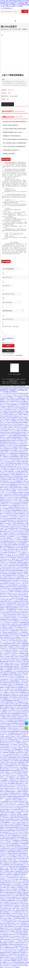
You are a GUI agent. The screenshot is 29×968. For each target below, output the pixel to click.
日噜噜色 (24, 767)
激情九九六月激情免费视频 (9, 757)
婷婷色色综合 (22, 473)
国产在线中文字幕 (4, 742)
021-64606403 (26, 723)
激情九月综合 (23, 944)
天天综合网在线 (17, 712)
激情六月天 (13, 663)
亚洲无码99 (25, 434)
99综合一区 (8, 928)
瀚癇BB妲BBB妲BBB (16, 783)
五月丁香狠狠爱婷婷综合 (16, 503)
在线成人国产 (6, 673)
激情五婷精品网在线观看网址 (16, 570)
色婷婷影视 (5, 412)
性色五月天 (21, 608)
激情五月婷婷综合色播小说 (16, 487)
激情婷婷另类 (18, 476)
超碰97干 (10, 881)
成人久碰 (23, 871)
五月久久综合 (7, 835)
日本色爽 (16, 819)
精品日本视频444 (13, 595)
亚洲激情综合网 (21, 398)
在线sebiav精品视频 (22, 790)
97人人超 (25, 812)
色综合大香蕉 (20, 421)
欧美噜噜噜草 (6, 801)
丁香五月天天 (21, 965)
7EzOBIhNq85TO (14, 658)
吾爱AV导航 (7, 926)
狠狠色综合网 (11, 833)
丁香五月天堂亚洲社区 (21, 923)
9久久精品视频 (13, 809)
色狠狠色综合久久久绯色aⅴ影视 (15, 686)
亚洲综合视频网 (12, 490)
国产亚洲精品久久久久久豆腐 (13, 915)
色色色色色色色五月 (21, 738)
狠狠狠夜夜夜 (13, 673)
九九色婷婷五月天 (9, 499)
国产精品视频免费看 (21, 868)
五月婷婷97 (3, 648)
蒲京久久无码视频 (14, 964)
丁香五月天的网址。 (8, 918)
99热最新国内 (17, 674)
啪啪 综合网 (18, 866)
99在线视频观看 (20, 962)
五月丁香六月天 (14, 746)
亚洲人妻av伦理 (9, 461)
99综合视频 (4, 881)
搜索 (25, 11)
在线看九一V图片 (18, 448)
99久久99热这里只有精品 (16, 801)
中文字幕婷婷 (15, 942)
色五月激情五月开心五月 (16, 863)
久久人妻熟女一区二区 (15, 395)
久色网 (7, 417)
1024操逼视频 (5, 508)
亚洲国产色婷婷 (23, 816)
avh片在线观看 (14, 842)
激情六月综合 (10, 637)
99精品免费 (16, 700)
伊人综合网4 (16, 647)
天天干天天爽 (18, 469)
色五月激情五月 (9, 910)
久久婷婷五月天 (15, 876)
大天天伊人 (10, 712)
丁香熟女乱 (20, 747)
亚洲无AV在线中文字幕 (15, 817)
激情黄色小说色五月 (20, 601)
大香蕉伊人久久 (8, 451)
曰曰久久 (2, 842)
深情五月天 (6, 658)
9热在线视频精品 (6, 541)
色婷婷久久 (6, 529)
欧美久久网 (11, 902)
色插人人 (20, 486)
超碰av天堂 (19, 508)
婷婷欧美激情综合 (22, 837)
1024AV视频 (5, 902)
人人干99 (5, 404)
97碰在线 (20, 494)
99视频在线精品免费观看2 (11, 608)
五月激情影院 (6, 707)
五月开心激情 (13, 438)
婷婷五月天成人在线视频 (8, 484)
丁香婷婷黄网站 (22, 554)
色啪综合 (7, 803)
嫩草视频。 (20, 812)
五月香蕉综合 (11, 583)
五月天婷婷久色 (24, 616)
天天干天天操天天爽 (5, 783)
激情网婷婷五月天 (9, 671)
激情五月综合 (13, 920)
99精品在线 (9, 773)
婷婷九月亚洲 (20, 534)
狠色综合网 (21, 565)
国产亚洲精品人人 (21, 575)
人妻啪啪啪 (13, 952)
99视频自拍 (20, 438)
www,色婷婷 (26, 500)
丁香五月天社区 (10, 445)
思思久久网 (17, 679)
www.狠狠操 (18, 855)
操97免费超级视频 (14, 916)
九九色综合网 (11, 564)
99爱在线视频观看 (23, 848)
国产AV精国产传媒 (4, 887)
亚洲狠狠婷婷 (18, 481)
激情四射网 (18, 474)
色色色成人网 (13, 432)
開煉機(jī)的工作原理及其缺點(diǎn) (12, 135)
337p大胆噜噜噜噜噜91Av (17, 749)
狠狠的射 (24, 866)
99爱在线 (4, 723)
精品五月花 (25, 885)
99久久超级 (4, 494)
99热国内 (4, 625)
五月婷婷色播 (21, 934)
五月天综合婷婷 (17, 882)
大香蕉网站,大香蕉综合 (9, 703)
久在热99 (16, 445)
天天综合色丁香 (12, 804)
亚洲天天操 (23, 679)
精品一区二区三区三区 (5, 856)
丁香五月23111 (9, 846)
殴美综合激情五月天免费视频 (18, 399)
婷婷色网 (5, 578)
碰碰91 (1, 874)
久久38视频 (6, 656)
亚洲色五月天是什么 (15, 529)
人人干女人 (7, 598)
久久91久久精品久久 (24, 619)
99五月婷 (10, 710)
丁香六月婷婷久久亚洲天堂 (16, 744)
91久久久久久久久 (23, 700)
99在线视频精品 (8, 538)
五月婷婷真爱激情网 (17, 705)
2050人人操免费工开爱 (11, 401)
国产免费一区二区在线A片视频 (20, 947)
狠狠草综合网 (3, 814)
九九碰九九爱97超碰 (21, 546)
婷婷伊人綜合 (7, 601)
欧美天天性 (14, 565)
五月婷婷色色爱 (25, 591)
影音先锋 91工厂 (14, 442)
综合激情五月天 (16, 450)
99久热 (11, 785)
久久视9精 (26, 396)
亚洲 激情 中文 (23, 954)
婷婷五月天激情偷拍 (13, 494)
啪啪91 (17, 630)
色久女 (18, 811)
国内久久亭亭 (11, 476)
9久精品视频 (9, 796)
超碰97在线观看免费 (16, 770)
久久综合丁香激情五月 (5, 617)
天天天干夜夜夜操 (11, 557)
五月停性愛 (8, 611)
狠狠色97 (7, 744)
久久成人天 (22, 876)
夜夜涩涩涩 (5, 679)
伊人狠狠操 (11, 708)
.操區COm (8, 876)
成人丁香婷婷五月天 (11, 398)
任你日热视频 (5, 635)
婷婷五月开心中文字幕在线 (14, 604)
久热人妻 (21, 611)
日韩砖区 (2, 955)
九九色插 (13, 962)
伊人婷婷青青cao (8, 523)
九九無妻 (16, 829)
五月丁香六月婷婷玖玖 (11, 648)
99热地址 (5, 534)
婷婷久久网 (12, 546)
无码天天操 (24, 637)
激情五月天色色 (22, 625)
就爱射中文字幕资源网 (15, 871)
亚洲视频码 (13, 960)
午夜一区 (6, 460)
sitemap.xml (22, 381)
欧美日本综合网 (16, 555)
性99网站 (23, 712)
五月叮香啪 (17, 671)
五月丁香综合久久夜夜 (18, 461)
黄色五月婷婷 (3, 830)
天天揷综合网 (3, 759)
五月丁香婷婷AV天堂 (20, 627)
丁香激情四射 (12, 868)
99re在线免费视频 (13, 645)
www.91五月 (13, 775)
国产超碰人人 (8, 588)
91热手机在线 (20, 544)
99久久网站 (25, 895)
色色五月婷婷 (16, 699)
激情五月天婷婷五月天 (13, 925)
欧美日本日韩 (6, 482)
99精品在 (22, 811)
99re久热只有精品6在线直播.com (16, 718)
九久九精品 (5, 464)
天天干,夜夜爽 (14, 911)
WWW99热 (16, 936)
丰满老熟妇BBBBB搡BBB (22, 894)
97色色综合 (14, 921)
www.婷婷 (22, 822)
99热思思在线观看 (17, 796)
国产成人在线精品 (22, 401)
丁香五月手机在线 (6, 660)
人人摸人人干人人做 (22, 859)
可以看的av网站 (14, 422)
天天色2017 (13, 811)
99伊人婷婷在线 (14, 416)
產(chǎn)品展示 (17, 29)
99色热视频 (5, 755)
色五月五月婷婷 (14, 497)
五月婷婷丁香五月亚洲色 (23, 603)
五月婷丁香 (11, 621)
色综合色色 (10, 458)
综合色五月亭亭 (9, 882)
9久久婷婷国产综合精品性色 (21, 791)
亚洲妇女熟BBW (18, 846)
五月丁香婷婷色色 (6, 419)
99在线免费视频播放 (8, 700)
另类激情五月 (3, 851)
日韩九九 (9, 624)
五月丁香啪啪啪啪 (18, 702)
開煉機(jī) (25, 29)
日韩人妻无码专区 (11, 614)
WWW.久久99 (18, 767)
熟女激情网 (17, 734)
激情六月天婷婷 (16, 643)
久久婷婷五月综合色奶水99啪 (9, 616)
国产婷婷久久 (15, 611)
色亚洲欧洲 (2, 832)
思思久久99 (15, 900)
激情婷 (17, 564)
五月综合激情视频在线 (12, 625)
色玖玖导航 (20, 549)
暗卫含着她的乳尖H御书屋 (17, 695)
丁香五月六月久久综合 (23, 856)
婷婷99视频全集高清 (23, 595)
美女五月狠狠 (24, 726)
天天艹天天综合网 (7, 585)
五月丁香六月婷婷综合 (10, 572)
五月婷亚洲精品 (13, 455)
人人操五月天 (18, 736)
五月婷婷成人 (12, 931)
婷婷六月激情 (12, 799)
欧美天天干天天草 (4, 897)
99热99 (3, 796)
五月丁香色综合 (21, 443)
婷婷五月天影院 (16, 586)
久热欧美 (20, 877)
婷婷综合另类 (15, 440)
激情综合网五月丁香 (12, 406)
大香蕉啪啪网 (23, 536)
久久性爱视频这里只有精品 (6, 674)
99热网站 (15, 435)
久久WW (6, 868)
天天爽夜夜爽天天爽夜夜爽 (8, 752)
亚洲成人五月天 (9, 790)
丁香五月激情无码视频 (12, 781)
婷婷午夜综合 (7, 848)
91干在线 (2, 588)
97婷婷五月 (10, 479)
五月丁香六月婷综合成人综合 (14, 729)
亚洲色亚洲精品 (13, 903)
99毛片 (4, 729)
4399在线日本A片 (17, 939)
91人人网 (6, 609)
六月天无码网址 (4, 793)
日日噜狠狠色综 (16, 874)
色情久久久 (18, 582)
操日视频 (20, 492)
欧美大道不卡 (15, 653)
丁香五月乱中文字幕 (18, 427)
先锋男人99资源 (14, 656)
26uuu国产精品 (19, 541)
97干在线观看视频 (8, 765)
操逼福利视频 (14, 827)
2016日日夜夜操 (19, 393)
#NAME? (14, 859)
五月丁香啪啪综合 (18, 751)
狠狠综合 (9, 440)
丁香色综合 (2, 762)
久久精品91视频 (11, 855)
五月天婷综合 (21, 803)
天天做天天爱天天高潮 (12, 473)
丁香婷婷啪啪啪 (21, 889)
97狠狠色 (7, 811)
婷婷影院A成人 (18, 590)
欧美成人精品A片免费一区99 (15, 754)
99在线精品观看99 (23, 829)
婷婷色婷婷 (7, 952)
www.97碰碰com (7, 889)
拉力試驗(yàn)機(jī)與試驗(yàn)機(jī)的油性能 (14, 128)
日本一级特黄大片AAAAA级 (15, 489)
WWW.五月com (16, 949)
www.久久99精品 (6, 510)
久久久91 (12, 481)
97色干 (18, 616)
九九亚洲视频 (13, 505)
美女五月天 (25, 580)
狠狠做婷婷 (15, 619)
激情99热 (4, 900)
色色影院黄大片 (5, 505)
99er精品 (9, 942)
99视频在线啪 (19, 521)
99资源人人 (23, 555)
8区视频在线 (3, 398)
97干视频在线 (5, 456)
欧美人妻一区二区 (17, 881)
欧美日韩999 (12, 894)
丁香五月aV (17, 902)
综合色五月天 (10, 684)
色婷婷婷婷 (5, 794)
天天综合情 (24, 833)
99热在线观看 (16, 944)
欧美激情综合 (5, 708)
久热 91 (25, 747)
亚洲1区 (24, 578)
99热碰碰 (2, 477)
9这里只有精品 (9, 762)
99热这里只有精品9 (12, 425)
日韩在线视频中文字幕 (10, 738)
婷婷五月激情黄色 (10, 638)
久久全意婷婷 (6, 871)
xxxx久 (12, 601)
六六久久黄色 (14, 884)
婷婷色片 (13, 541)
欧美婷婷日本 (3, 855)
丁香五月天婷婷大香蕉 (13, 640)
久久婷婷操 (10, 954)
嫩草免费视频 (24, 768)
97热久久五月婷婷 (23, 832)
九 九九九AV (3, 393)
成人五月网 (7, 739)
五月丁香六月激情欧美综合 (9, 720)
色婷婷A (5, 542)
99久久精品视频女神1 (19, 676)
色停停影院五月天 (19, 851)
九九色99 (24, 729)
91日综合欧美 (22, 525)
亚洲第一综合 (18, 580)
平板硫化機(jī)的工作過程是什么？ (11, 150)
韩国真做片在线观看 (12, 853)
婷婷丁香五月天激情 (18, 479)
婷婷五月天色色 (24, 955)
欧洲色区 (15, 411)
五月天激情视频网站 (23, 843)
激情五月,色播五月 (8, 427)
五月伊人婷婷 (23, 788)
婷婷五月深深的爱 (21, 520)
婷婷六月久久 (6, 455)
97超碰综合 (7, 663)
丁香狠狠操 (10, 647)
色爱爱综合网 (24, 471)
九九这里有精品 (6, 885)
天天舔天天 (26, 486)
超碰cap (22, 629)
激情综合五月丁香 (13, 934)
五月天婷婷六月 (21, 780)
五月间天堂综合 (4, 621)
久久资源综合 (14, 965)
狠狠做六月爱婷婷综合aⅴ (15, 507)
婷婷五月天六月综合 (5, 916)
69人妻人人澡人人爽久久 (8, 539)
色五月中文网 (5, 894)
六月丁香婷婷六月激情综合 (15, 460)
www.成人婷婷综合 (4, 817)
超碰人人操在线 (10, 526)
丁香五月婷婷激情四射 (17, 933)
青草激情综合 (9, 725)
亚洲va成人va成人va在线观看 (15, 951)
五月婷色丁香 (23, 908)
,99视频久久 (25, 414)
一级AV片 (20, 500)
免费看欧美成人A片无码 (14, 609)
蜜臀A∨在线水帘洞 (9, 788)
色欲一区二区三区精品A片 (20, 552)
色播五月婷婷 (8, 705)
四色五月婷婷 (22, 964)
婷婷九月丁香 (21, 884)
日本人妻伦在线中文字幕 (15, 794)
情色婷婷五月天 (12, 412)
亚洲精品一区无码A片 (22, 928)
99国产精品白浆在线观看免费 (14, 929)
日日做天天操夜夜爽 (12, 544)
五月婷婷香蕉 (23, 925)
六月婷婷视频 (12, 630)
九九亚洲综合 (17, 539)
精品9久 (19, 768)
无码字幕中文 (16, 596)
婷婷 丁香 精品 (24, 915)
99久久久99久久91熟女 (13, 806)
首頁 (11, 29)
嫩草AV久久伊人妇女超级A (17, 533)
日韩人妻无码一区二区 (20, 464)
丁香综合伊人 (3, 473)
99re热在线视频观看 (21, 542)
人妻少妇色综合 (7, 448)
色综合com (25, 830)
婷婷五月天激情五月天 (13, 525)
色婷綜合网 (10, 471)
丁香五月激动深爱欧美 (9, 528)
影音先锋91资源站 (21, 432)
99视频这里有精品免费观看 (14, 463)
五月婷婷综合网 (20, 642)
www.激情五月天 (7, 840)
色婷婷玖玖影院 (10, 786)
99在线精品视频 (23, 564)
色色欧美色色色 (4, 596)
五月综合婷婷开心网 (19, 677)
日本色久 (15, 531)
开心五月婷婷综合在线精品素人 (13, 741)
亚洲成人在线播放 (21, 772)
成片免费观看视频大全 (13, 404)
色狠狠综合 (7, 612)
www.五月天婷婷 (16, 538)
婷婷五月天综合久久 (8, 531)
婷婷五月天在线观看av (9, 469)
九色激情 (12, 736)
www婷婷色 (6, 736)
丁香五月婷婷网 (21, 921)
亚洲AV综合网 (3, 647)
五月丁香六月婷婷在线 (18, 725)
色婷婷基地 (5, 645)
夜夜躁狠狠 (6, 520)
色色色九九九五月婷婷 (7, 591)
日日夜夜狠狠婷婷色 (23, 853)
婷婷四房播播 (15, 731)
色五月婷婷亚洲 (8, 874)
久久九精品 (7, 422)
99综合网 (5, 476)
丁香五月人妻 (12, 869)
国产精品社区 (9, 858)
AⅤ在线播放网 (11, 733)
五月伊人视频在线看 (23, 645)
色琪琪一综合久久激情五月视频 (14, 895)
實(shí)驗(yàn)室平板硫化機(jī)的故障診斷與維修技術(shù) (15, 121)
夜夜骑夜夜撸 (25, 760)
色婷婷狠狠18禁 (24, 778)
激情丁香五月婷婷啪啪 (17, 687)
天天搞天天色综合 (12, 534)
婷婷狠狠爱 (22, 653)
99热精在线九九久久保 (7, 936)
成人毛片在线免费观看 (12, 843)
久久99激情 (8, 437)
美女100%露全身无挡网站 (10, 518)
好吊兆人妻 (19, 572)
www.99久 (20, 655)
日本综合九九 (3, 721)
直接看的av (14, 492)
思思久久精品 (21, 911)
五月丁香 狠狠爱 (7, 921)
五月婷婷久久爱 (4, 490)
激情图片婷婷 (12, 666)
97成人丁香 (17, 593)
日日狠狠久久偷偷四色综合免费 (9, 549)
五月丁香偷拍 (6, 513)
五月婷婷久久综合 (22, 913)
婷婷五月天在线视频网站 (13, 798)
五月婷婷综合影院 (19, 708)
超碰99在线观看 (23, 445)
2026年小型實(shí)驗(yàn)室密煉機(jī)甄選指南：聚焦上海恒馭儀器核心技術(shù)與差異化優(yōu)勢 (15, 146)
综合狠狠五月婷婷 (11, 542)
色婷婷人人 (2, 777)
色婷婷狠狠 (9, 900)
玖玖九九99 (4, 686)
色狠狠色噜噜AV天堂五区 (16, 417)
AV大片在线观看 (24, 596)
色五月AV (6, 931)
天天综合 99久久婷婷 (18, 765)
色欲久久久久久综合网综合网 (9, 562)
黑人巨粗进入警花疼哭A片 (18, 451)
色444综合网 (7, 960)
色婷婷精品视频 (9, 892)
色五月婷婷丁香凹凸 (11, 567)
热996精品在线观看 (22, 959)
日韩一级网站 (10, 825)
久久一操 (2, 598)
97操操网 (10, 944)
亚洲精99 (8, 884)
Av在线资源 (25, 489)
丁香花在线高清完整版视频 (18, 408)
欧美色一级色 (11, 908)
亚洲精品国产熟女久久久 (14, 632)
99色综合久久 (10, 593)
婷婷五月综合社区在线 (17, 624)
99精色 (8, 723)
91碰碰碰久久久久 (6, 962)
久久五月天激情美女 (18, 396)
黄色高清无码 (13, 716)
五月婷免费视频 (22, 497)
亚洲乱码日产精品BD (21, 468)
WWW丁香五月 (10, 807)
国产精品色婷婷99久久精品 (8, 568)
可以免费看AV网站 (8, 606)
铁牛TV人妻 (3, 949)
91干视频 (20, 455)
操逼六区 (12, 938)
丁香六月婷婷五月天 (15, 622)
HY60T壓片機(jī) (10, 353)
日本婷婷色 (16, 458)
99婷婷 (1, 938)
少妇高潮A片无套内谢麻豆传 (7, 702)
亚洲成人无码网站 (15, 660)
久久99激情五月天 (6, 533)
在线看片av (22, 440)
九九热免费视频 (12, 421)
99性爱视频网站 (15, 723)
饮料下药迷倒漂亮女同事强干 (19, 824)
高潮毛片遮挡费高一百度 (19, 892)
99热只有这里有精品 (16, 612)
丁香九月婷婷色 (5, 438)
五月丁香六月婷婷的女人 (20, 777)
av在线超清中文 (12, 780)
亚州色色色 (6, 903)
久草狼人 (17, 908)
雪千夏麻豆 (14, 856)
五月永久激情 (16, 430)
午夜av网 (5, 767)
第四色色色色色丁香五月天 (6, 676)
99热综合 (7, 747)
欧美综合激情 (22, 495)
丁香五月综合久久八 (6, 933)
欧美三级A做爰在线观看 (19, 858)
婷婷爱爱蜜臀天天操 (6, 450)
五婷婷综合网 (22, 697)
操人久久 (10, 699)
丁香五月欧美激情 (11, 521)
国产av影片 (11, 464)
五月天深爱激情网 (8, 668)
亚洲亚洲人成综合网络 (8, 552)
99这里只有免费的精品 (11, 837)
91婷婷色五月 (20, 573)
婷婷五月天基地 (17, 726)
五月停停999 (12, 468)
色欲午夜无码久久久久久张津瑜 (16, 694)
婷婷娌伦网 (8, 827)
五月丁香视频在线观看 (7, 947)
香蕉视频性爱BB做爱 (5, 770)
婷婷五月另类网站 (21, 952)
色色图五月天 (20, 960)
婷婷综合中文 (3, 593)
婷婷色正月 (20, 634)
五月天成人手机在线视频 (20, 429)
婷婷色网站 (17, 845)
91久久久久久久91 (21, 466)
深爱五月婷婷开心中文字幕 (18, 682)
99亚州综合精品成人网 (18, 523)
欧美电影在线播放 (7, 643)
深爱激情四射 (3, 728)
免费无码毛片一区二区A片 (8, 516)
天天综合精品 (19, 419)
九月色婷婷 (12, 887)
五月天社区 (23, 845)
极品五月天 (7, 965)
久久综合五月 (18, 938)
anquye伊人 (18, 583)
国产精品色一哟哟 (18, 879)
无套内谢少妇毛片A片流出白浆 (11, 495)
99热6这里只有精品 (23, 781)
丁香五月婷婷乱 (22, 585)
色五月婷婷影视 (10, 777)
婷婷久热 (5, 640)
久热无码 (18, 614)
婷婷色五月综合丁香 (19, 621)
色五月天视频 (8, 477)
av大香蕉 (21, 484)
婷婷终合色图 (7, 577)
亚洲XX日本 (14, 575)
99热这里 (9, 731)
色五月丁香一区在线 (14, 635)
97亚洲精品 (4, 411)
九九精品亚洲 (3, 479)
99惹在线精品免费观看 (10, 603)
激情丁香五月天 (10, 393)
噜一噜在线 (8, 565)
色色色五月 (11, 560)
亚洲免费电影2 (6, 695)
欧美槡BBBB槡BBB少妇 (16, 713)
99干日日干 (6, 775)
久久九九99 (3, 858)
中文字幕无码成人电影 (13, 816)
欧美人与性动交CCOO (20, 733)
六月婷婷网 (5, 489)
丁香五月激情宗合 (9, 829)
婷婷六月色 (21, 531)
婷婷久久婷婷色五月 (20, 516)
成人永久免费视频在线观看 (11, 453)
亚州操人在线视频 (6, 575)
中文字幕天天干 (23, 936)
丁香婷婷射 (7, 409)
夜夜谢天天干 (13, 520)
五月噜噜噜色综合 (15, 835)
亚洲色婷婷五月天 (18, 825)
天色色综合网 (3, 929)
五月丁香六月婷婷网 (12, 907)
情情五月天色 (16, 954)
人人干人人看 (5, 642)
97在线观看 (16, 664)
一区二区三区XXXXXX (21, 490)
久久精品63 (8, 715)
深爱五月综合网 (13, 755)
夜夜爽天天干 (13, 812)
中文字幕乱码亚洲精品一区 (12, 515)
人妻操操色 (4, 710)
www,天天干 (7, 938)
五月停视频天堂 (7, 687)
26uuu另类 (12, 582)
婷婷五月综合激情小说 (9, 414)
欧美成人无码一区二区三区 (10, 500)
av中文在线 (17, 526)
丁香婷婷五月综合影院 (12, 728)
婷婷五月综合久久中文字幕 (12, 957)
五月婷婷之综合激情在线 (22, 757)
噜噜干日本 (2, 957)
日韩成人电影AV (9, 599)
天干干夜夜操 (18, 414)
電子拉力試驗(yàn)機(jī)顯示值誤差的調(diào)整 (15, 139)
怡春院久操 (7, 416)
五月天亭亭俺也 (22, 759)
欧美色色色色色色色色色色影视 (9, 634)
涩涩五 (11, 513)
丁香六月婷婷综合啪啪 (16, 946)
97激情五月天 (16, 606)
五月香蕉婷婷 (19, 557)
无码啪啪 (13, 419)
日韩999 (2, 416)
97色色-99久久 (13, 409)
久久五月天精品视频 (18, 599)
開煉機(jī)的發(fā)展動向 (9, 153)
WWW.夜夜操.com (8, 939)
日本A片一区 (3, 590)
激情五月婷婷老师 (18, 721)
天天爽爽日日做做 (10, 547)
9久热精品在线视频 (18, 513)
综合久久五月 (20, 406)
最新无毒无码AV (4, 850)
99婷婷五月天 (8, 955)
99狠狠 (19, 872)
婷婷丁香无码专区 (13, 650)
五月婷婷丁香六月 (23, 942)
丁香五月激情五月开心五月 (20, 807)
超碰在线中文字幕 (9, 820)
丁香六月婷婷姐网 (4, 582)
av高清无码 (12, 474)
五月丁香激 (4, 471)
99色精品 (6, 650)
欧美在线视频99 (4, 697)
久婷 (12, 448)
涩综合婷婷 (25, 476)
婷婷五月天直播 (12, 512)
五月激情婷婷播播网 (15, 510)
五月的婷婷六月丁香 (20, 661)
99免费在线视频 (11, 851)
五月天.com (12, 742)
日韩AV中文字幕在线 (7, 872)
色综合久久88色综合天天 (16, 551)
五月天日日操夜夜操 (7, 396)
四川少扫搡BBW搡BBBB (12, 486)
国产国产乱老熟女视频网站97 (14, 434)
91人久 (5, 525)
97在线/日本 (25, 855)
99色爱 (19, 411)
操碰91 (7, 809)
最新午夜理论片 (4, 560)
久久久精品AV (13, 747)
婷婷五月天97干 (14, 803)
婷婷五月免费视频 (23, 422)
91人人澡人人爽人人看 (19, 786)
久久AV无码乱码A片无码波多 (10, 651)
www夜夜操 (9, 408)
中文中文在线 (25, 741)
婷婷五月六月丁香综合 (15, 707)
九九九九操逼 (12, 642)
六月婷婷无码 (6, 863)
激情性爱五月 (24, 872)
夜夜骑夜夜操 (20, 412)
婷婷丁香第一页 (4, 604)
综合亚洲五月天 (6, 764)
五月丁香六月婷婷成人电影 (14, 760)
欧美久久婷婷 (8, 890)
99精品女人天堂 (15, 848)
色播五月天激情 (12, 443)
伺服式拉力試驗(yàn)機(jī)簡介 (10, 125)
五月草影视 (22, 404)
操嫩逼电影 (23, 622)
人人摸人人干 (22, 416)
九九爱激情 (18, 799)
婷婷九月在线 (14, 692)
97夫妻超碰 (22, 916)
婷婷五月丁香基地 (7, 859)
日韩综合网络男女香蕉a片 (9, 923)
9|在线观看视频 (3, 944)
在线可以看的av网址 (9, 429)
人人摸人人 (11, 679)
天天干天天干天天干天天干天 (20, 669)
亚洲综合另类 (18, 752)
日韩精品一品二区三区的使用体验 (19, 617)
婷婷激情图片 (6, 474)
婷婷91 (8, 746)
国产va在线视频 (13, 447)
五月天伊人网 (5, 421)
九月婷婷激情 (9, 877)
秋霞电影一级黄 (5, 716)
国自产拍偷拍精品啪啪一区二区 (19, 477)
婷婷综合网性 (11, 898)
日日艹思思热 (21, 746)
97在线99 (10, 596)
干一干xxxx (17, 536)
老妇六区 (10, 411)
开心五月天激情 (4, 833)
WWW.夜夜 (6, 432)
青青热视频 (12, 482)
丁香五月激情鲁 (10, 536)
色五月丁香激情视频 (19, 762)
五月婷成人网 (23, 905)
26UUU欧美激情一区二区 (6, 430)
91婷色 (20, 827)
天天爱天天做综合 (16, 890)
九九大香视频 (17, 471)
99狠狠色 (26, 695)
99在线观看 (25, 850)
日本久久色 (24, 770)
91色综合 (17, 629)
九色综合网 (23, 806)
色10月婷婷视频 (17, 918)
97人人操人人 (13, 822)
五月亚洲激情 (11, 793)
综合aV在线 (18, 833)
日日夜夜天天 (12, 508)
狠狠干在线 (12, 866)
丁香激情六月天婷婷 (20, 742)
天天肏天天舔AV (6, 964)
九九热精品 (7, 399)
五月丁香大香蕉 (16, 955)
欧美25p (16, 484)
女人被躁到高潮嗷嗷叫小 (14, 681)
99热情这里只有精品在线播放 (18, 764)
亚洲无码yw (24, 882)
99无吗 (1, 451)
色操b (18, 822)
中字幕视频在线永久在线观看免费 (20, 840)
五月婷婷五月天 (24, 647)
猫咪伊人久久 (23, 864)
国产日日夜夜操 (24, 450)
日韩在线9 (5, 908)
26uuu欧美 (19, 512)
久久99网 (14, 872)
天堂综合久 (7, 487)
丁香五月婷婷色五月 (13, 697)
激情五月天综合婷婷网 (20, 528)
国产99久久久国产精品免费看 (7, 845)
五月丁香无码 (24, 674)
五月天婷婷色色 (19, 887)
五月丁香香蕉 (20, 838)
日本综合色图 (17, 785)
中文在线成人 (16, 905)
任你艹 (14, 790)
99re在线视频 (21, 692)
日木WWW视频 (16, 591)
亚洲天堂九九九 (9, 726)
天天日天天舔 (19, 567)
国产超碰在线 (21, 648)
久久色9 (22, 835)
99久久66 (25, 877)
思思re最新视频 (5, 822)
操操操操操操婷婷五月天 (22, 720)
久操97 (21, 630)
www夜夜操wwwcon (21, 804)
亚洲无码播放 (10, 721)
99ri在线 (16, 877)
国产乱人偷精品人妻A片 (13, 559)
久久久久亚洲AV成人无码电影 (14, 814)
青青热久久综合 (7, 824)
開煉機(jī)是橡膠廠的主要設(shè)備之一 (13, 132)
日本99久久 (4, 733)
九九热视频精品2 (4, 780)
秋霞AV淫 (19, 689)
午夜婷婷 (6, 772)
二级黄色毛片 (11, 778)
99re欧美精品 (3, 861)
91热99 (4, 843)
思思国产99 (20, 425)
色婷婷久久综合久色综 (11, 689)
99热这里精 (18, 638)
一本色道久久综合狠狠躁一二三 (10, 941)
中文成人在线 (11, 767)
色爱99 (21, 957)
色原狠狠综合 (17, 637)
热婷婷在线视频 (11, 830)
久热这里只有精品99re (18, 424)
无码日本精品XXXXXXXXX (6, 424)
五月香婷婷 (21, 656)
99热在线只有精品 (7, 682)
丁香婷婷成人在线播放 (21, 562)
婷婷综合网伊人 (5, 481)
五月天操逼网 (16, 967)
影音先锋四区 (24, 586)
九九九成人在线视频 (12, 861)
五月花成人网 (14, 913)
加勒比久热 (24, 918)
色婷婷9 (17, 778)
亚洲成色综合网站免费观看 (14, 850)
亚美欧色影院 (3, 895)
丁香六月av (9, 949)
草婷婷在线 (4, 718)
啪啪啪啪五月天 (13, 838)
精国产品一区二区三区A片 (12, 832)
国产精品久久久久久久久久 (11, 403)
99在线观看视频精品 (14, 456)
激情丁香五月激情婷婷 (16, 885)
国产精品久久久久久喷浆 (6, 435)
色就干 (18, 666)
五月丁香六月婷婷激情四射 (17, 577)
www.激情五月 (13, 655)
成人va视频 (16, 910)
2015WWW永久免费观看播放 (10, 959)
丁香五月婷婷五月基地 (22, 775)
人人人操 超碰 (12, 772)
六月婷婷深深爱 (23, 664)
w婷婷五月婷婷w (18, 499)
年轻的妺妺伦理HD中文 (16, 715)
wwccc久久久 (20, 920)
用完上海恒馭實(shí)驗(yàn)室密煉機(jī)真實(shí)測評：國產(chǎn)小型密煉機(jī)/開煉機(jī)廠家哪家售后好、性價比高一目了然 (15, 143)
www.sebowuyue (8, 967)
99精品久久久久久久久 (10, 768)
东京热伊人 (25, 689)
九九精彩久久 (11, 627)
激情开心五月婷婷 (18, 820)
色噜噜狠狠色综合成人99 (6, 619)
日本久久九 (5, 595)
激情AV (1, 487)
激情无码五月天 (21, 809)
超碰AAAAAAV (5, 570)
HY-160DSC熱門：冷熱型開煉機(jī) (14, 355)
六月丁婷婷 (14, 928)
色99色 (11, 897)
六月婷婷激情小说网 (8, 664)
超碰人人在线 (20, 755)
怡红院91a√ (25, 588)
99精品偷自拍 (5, 934)
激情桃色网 (15, 585)
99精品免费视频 (12, 573)
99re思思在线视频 (9, 819)
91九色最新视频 (20, 869)
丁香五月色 (4, 458)
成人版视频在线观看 (17, 588)
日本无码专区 (18, 830)
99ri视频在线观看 (22, 435)
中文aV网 (17, 788)
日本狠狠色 (18, 482)
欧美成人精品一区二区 (16, 739)
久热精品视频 (6, 546)
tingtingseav (3, 877)
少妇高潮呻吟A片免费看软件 (14, 578)
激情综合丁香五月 (22, 941)
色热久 (24, 951)
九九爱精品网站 (10, 590)
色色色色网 (14, 889)
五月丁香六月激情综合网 (8, 751)
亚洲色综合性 (5, 443)
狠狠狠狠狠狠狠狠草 (16, 437)
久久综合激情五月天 (6, 653)
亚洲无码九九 (18, 793)
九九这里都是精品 (24, 559)
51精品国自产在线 (11, 466)
